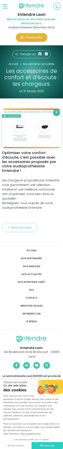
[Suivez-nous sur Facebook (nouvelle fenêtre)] (16, 365)
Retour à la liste (21, 228)
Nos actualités (31, 274)
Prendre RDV (33, 37)
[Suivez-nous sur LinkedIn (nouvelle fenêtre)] (26, 365)
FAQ (31, 290)
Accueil (31, 250)
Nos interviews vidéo (31, 282)
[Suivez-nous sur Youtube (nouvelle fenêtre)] (36, 365)
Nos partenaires (31, 258)
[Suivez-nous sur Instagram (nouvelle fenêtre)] (46, 365)
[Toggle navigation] (5, 6)
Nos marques (31, 266)
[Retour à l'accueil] (31, 6)
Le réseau (31, 321)
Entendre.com (31, 313)
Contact (32, 297)
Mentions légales (31, 305)
